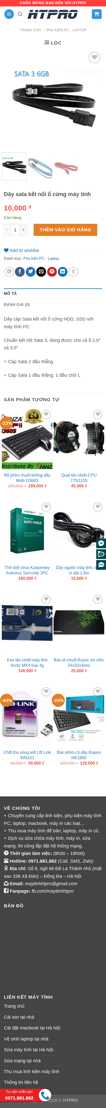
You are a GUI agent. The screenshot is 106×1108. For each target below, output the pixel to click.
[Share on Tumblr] (73, 272)
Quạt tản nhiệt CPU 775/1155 (79, 478)
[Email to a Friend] (41, 272)
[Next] (93, 99)
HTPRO (70, 1100)
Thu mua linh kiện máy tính (31, 1071)
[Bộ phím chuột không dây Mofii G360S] (27, 439)
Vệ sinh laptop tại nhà (26, 1039)
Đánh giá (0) (17, 305)
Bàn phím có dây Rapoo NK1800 (79, 755)
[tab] (53, 294)
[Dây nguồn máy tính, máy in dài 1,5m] (79, 531)
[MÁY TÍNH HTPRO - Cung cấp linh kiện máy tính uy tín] (53, 14)
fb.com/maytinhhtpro (53, 891)
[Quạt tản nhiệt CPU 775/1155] (79, 439)
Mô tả (10, 294)
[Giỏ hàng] (97, 14)
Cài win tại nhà (19, 1017)
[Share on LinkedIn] (63, 272)
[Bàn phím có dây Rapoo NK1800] (79, 716)
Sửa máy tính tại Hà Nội (28, 1049)
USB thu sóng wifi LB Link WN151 (27, 755)
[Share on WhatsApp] (9, 272)
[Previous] (12, 99)
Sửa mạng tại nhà (22, 1060)
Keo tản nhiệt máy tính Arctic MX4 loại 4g (27, 662)
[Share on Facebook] (20, 272)
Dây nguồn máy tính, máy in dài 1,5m (79, 570)
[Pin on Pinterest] (52, 272)
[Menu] (9, 14)
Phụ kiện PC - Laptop (66, 30)
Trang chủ (30, 30)
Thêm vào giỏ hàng (65, 229)
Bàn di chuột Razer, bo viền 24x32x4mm (79, 662)
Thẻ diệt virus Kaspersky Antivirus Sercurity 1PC (27, 570)
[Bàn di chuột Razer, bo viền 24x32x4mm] (79, 624)
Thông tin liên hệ (21, 1082)
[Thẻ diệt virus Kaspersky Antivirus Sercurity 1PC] (27, 531)
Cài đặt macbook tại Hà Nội (32, 1027)
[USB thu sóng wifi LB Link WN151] (27, 716)
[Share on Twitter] (31, 272)
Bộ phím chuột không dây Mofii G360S (27, 478)
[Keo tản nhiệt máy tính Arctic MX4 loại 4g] (27, 624)
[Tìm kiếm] (20, 14)
